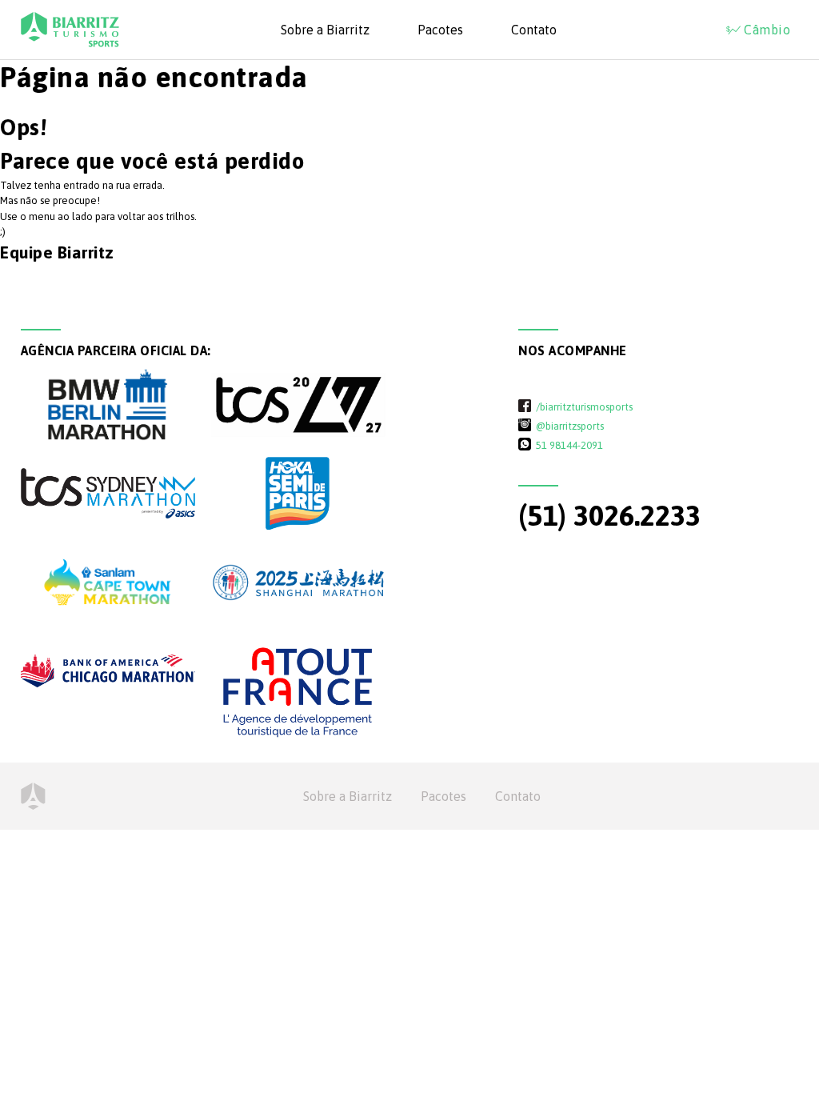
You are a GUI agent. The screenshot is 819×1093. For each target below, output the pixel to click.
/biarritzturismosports (584, 406)
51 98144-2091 (569, 444)
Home (33, 796)
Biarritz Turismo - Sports (70, 29)
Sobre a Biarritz (325, 29)
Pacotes (440, 29)
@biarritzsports (570, 425)
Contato (534, 29)
